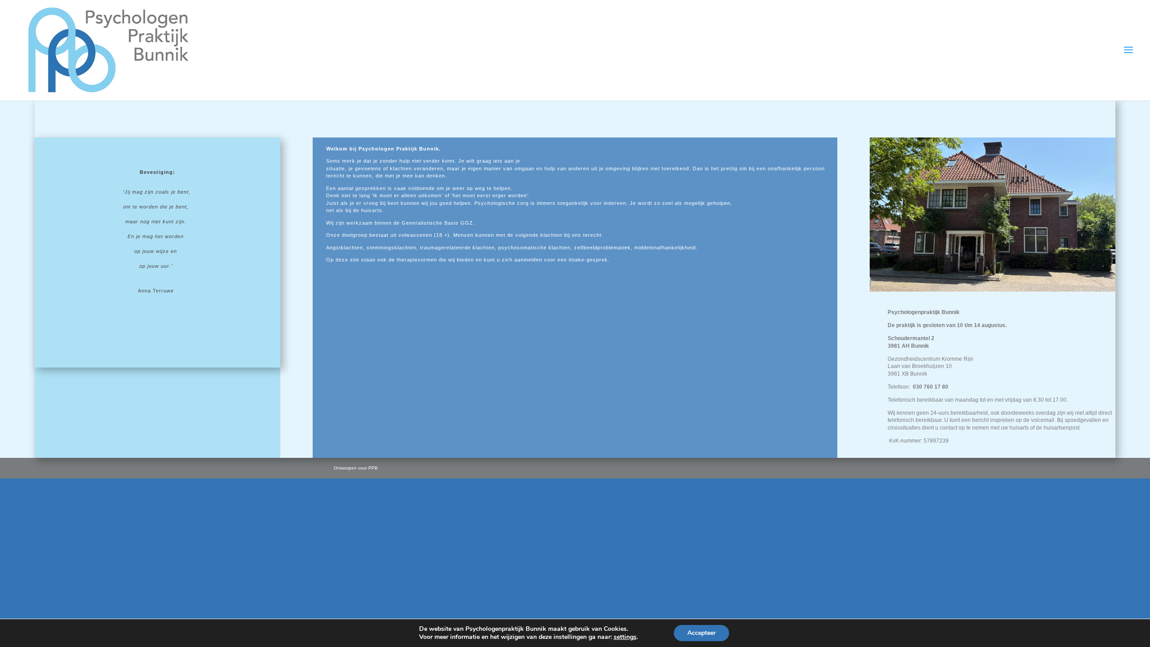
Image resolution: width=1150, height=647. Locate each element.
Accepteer (701, 633)
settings (625, 637)
